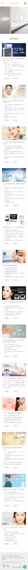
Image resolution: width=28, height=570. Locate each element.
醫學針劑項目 (17, 555)
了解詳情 (15, 78)
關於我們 (4, 555)
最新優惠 (11, 557)
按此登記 (7, 78)
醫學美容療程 (10, 555)
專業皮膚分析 (5, 557)
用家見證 (16, 557)
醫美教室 (21, 557)
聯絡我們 (4, 559)
